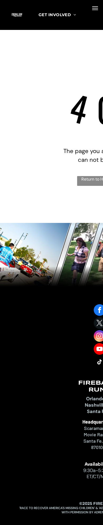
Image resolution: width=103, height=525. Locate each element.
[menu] (95, 8)
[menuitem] (57, 15)
